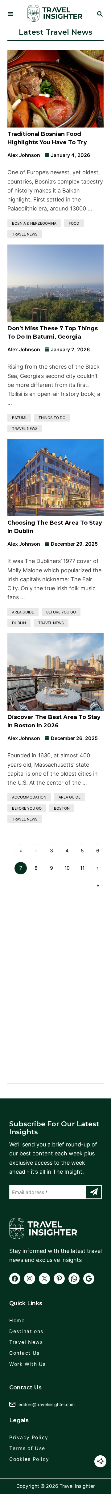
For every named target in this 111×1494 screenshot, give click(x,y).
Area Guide (23, 612)
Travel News (25, 234)
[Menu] (10, 14)
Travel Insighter (77, 1486)
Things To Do (52, 417)
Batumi (19, 417)
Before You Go (61, 612)
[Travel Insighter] (55, 14)
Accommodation (29, 797)
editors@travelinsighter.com (46, 1404)
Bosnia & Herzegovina (34, 223)
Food (74, 223)
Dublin (19, 623)
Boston (62, 808)
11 (82, 868)
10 (67, 868)
